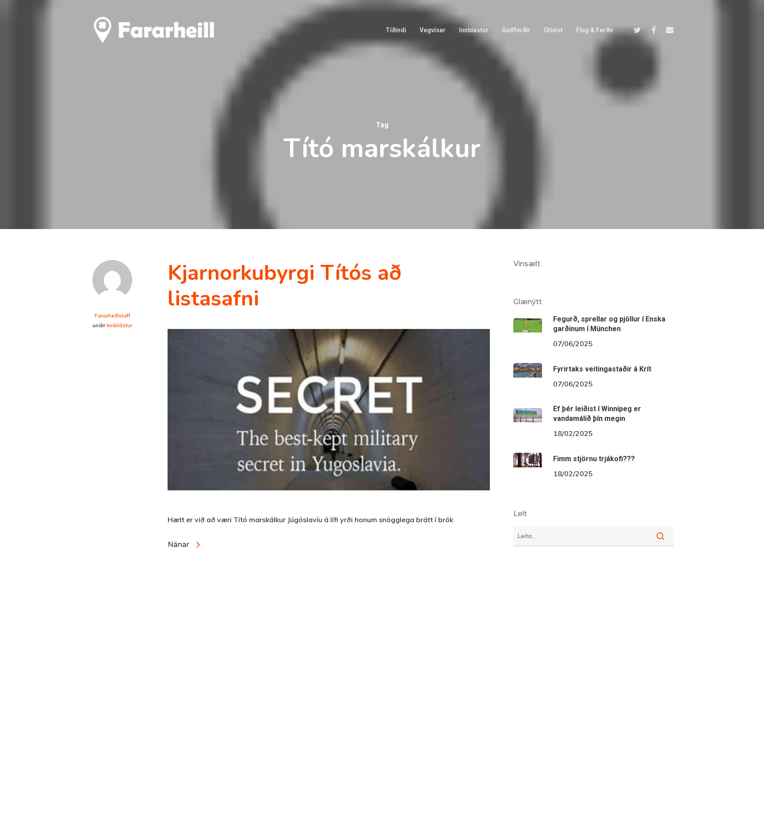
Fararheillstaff (112, 315)
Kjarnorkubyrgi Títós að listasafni (284, 285)
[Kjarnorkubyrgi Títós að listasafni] (329, 505)
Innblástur (119, 325)
